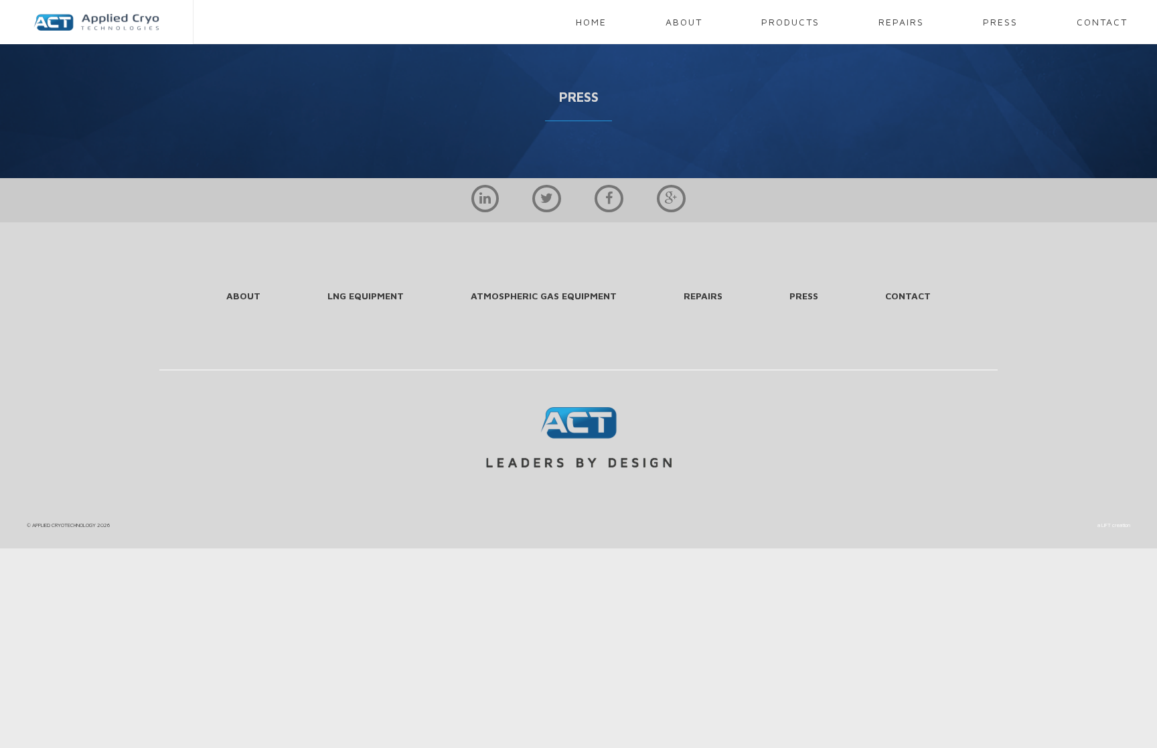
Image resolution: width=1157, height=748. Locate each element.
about (684, 21)
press (1000, 21)
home (591, 21)
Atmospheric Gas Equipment (544, 295)
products (790, 21)
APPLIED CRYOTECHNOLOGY (64, 525)
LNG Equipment (365, 295)
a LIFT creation (1113, 525)
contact (1102, 21)
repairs (901, 21)
